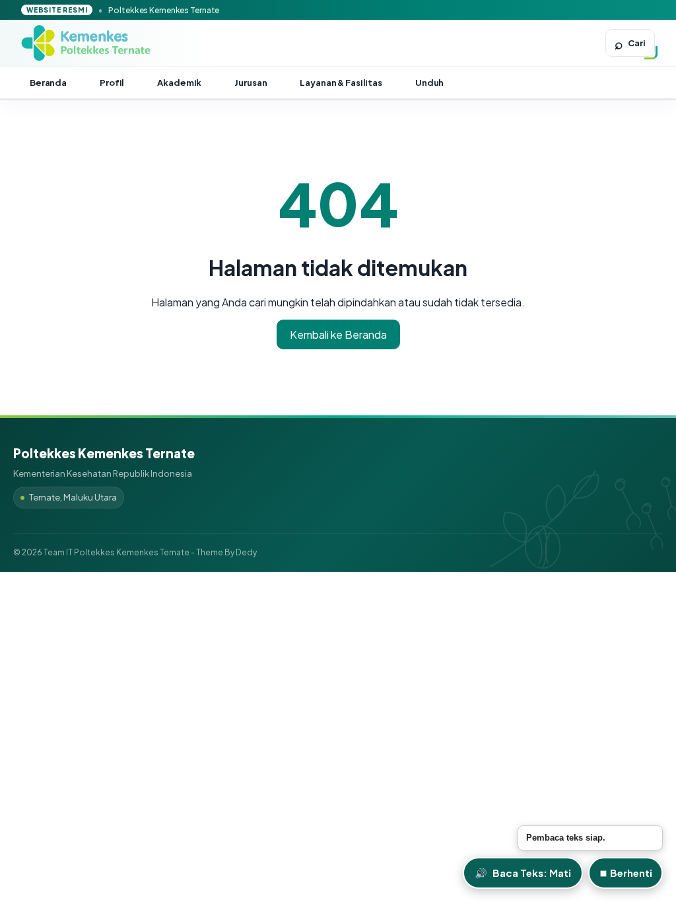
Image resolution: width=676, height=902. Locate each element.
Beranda (48, 83)
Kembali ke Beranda (338, 334)
